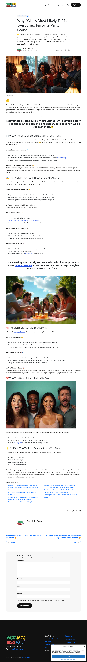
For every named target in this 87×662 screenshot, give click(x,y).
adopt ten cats (23, 265)
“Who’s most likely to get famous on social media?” (23, 220)
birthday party (61, 158)
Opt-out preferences (65, 659)
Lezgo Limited (26, 657)
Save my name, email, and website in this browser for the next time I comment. (41, 600)
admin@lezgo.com (70, 639)
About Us (48, 642)
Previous (13, 542)
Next (75, 542)
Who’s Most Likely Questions (52, 639)
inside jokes (18, 443)
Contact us (69, 636)
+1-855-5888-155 (70, 642)
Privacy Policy (72, 659)
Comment (20, 560)
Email (19, 586)
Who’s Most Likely (23, 16)
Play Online (76, 5)
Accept (68, 656)
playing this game (19, 332)
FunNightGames (17, 649)
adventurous (29, 253)
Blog (46, 647)
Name (19, 579)
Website (19, 593)
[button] (84, 646)
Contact (47, 650)
